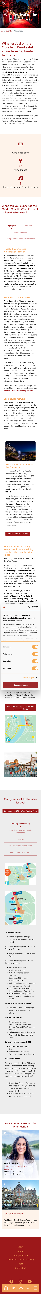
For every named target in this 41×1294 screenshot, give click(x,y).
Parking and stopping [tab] (21, 824)
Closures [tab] (20, 839)
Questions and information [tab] (20, 846)
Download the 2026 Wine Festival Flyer (20, 811)
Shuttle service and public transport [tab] (20, 831)
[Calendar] (13, 1288)
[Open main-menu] (35, 1288)
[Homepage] (6, 1288)
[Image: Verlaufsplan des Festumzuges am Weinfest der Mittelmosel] (20, 729)
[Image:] (20, 874)
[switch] (35, 654)
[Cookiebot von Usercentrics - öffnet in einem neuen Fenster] (28, 607)
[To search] (28, 1288)
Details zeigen (28, 678)
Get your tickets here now (17, 534)
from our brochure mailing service (18, 391)
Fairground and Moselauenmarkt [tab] (20, 239)
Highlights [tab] (12, 226)
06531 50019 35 (14, 1171)
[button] (3, 4)
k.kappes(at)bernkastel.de (14, 1174)
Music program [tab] (20, 232)
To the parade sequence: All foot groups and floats (20, 707)
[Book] (21, 1288)
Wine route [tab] (28, 226)
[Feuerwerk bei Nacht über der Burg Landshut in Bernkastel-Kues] (20, 451)
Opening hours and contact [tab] (20, 852)
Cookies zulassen (21, 685)
